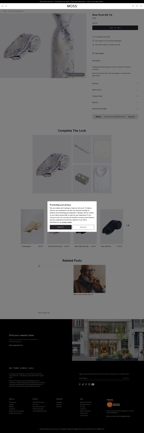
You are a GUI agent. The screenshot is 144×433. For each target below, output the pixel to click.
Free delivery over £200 (62, 1)
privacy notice (67, 222)
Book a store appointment (95, 1)
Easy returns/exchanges (78, 1)
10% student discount (46, 1)
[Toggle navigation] (2, 6)
